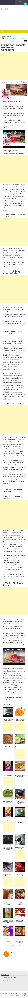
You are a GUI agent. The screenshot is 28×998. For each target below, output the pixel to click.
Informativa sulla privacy (10, 977)
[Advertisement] (14, 22)
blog (11, 82)
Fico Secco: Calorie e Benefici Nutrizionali (15, 38)
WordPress (11, 994)
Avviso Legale (7, 979)
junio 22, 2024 (5, 82)
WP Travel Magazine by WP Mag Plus (18, 994)
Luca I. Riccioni (16, 953)
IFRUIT (5, 9)
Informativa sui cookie (9, 981)
